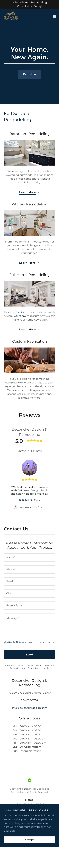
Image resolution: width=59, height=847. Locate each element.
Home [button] (29, 799)
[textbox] (29, 557)
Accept (29, 839)
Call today (20, 315)
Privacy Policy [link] (16, 668)
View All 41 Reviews (29, 450)
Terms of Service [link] (35, 668)
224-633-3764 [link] (29, 700)
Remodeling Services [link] (29, 804)
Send (29, 654)
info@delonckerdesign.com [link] (29, 707)
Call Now (29, 74)
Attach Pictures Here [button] (19, 642)
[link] (11, 16)
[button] (54, 16)
